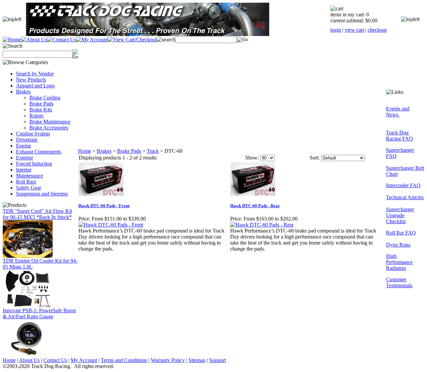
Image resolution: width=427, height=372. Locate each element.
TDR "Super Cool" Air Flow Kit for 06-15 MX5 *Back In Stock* (37, 214)
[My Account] (92, 39)
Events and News (397, 111)
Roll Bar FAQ (401, 233)
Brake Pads (41, 103)
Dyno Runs (398, 245)
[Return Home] (12, 39)
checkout (377, 30)
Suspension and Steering (42, 194)
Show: (252, 157)
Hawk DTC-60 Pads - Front (103, 205)
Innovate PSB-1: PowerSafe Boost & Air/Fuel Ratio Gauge (39, 313)
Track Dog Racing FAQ (399, 135)
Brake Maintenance (49, 121)
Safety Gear (28, 188)
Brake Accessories (48, 127)
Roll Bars (26, 181)
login (335, 30)
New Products (31, 79)
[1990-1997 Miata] (28, 306)
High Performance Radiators (399, 262)
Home (84, 151)
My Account (84, 360)
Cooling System (33, 133)
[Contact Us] (61, 39)
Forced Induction (34, 163)
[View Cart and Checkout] (132, 39)
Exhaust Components (38, 151)
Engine (23, 145)
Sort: (315, 157)
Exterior (24, 157)
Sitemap (196, 360)
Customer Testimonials (399, 282)
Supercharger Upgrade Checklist (400, 215)
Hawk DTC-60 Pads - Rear (255, 205)
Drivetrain (26, 139)
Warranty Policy (168, 360)
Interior (23, 169)
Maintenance (29, 175)
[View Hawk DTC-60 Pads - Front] (110, 225)
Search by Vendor (35, 73)
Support (217, 360)
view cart (354, 30)
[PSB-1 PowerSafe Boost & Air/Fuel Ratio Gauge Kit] (28, 355)
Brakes (23, 91)
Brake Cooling (44, 97)
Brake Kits (40, 109)
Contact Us (55, 360)
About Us (29, 360)
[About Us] (34, 39)
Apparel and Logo (35, 85)
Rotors (36, 115)
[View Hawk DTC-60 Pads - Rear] (262, 225)
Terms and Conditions (124, 360)
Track (153, 151)
